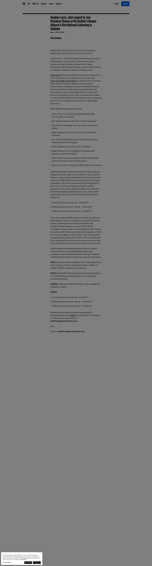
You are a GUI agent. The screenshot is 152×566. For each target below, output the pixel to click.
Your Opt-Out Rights (7, 562)
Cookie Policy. (23, 559)
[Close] (40, 553)
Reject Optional (28, 562)
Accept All (37, 562)
